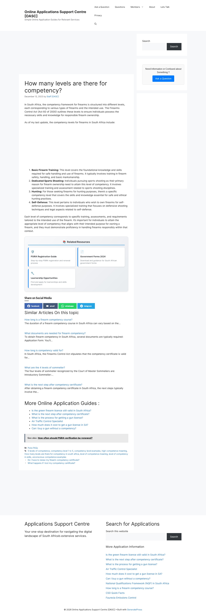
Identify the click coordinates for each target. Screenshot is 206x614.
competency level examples (87, 451)
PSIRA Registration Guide (44, 256)
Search (146, 41)
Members (135, 7)
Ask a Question (101, 7)
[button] (95, 24)
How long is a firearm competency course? (48, 319)
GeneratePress (134, 609)
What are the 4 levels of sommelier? (45, 367)
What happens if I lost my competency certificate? (51, 463)
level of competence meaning (94, 454)
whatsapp (69, 306)
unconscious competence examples (49, 457)
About (152, 7)
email (52, 306)
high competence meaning (114, 451)
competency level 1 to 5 (62, 451)
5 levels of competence (39, 451)
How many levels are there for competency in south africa (52, 454)
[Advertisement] (76, 53)
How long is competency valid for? (44, 350)
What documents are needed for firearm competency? (55, 333)
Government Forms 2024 (93, 256)
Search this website (117, 531)
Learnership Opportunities (44, 278)
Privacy (98, 15)
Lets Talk (165, 7)
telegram (88, 306)
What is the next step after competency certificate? (53, 384)
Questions (120, 7)
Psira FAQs (33, 448)
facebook (35, 306)
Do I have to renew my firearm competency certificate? (53, 460)
